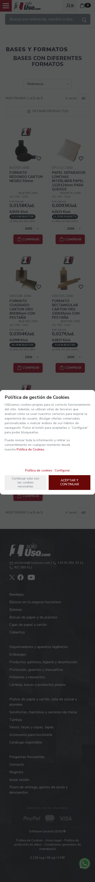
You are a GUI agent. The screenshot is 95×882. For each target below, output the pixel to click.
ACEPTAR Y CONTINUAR (69, 482)
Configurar (62, 470)
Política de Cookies (30, 449)
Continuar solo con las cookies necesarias (25, 482)
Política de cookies (38, 470)
